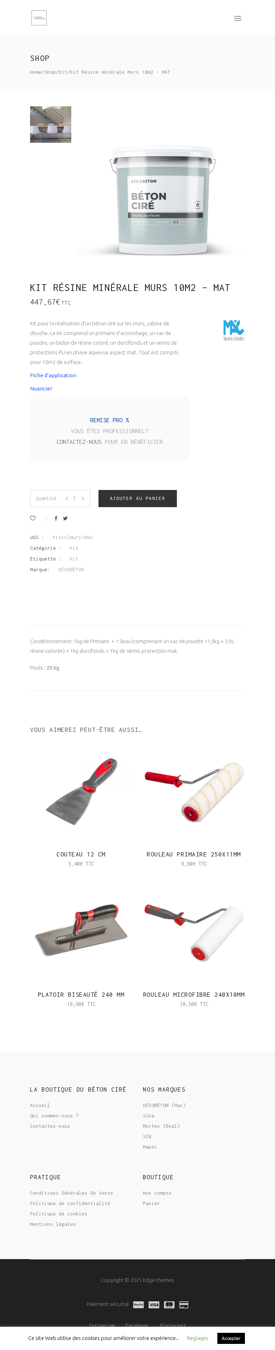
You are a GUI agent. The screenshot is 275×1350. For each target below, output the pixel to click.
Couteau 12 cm (81, 854)
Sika (148, 1115)
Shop (50, 72)
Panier (151, 1203)
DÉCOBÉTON (71, 569)
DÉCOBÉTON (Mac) (164, 1105)
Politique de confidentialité (70, 1203)
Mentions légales (53, 1224)
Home (36, 72)
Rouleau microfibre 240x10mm (194, 994)
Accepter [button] (231, 1338)
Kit (63, 72)
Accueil (40, 1105)
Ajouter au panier (137, 498)
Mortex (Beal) (161, 1126)
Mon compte (157, 1193)
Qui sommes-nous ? (54, 1115)
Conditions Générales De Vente (71, 1193)
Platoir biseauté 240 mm (81, 994)
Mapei (150, 1147)
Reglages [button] (197, 1338)
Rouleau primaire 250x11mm (194, 854)
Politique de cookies (58, 1214)
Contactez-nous (81, 441)
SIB (147, 1136)
